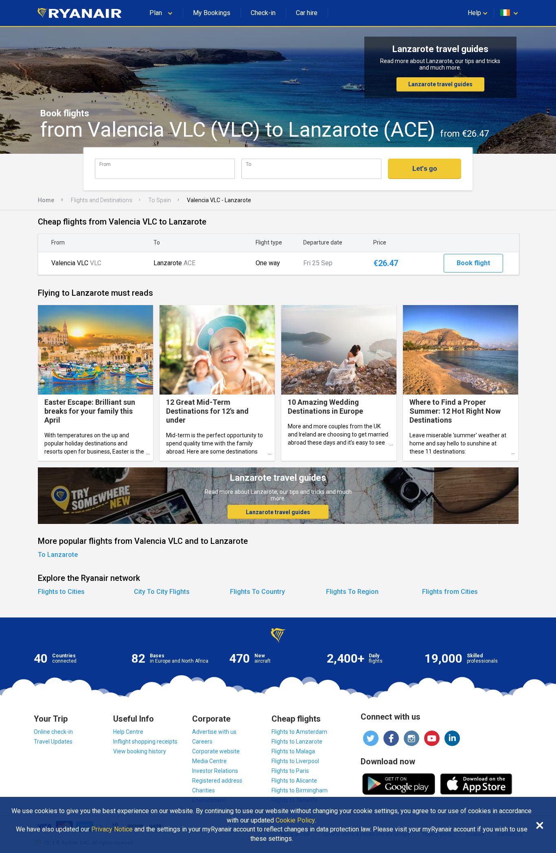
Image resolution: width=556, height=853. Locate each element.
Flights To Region (352, 592)
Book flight (473, 263)
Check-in (263, 13)
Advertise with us (214, 732)
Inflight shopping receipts (145, 741)
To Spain (159, 200)
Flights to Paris (290, 771)
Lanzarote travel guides (440, 84)
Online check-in (53, 732)
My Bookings (211, 13)
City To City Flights (162, 592)
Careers (202, 741)
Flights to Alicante (294, 780)
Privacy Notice (112, 829)
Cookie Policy (295, 820)
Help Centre (128, 732)
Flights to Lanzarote (296, 741)
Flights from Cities (450, 592)
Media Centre (209, 761)
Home (46, 200)
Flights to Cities (61, 592)
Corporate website (216, 751)
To (248, 164)
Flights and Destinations (101, 200)
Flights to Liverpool (295, 761)
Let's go (424, 168)
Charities (203, 790)
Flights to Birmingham (299, 790)
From (105, 164)
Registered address (217, 780)
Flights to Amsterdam (299, 732)
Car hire (306, 13)
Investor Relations (215, 771)
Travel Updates (53, 741)
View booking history (139, 751)
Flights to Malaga (293, 751)
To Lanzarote (58, 554)
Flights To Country (257, 592)
